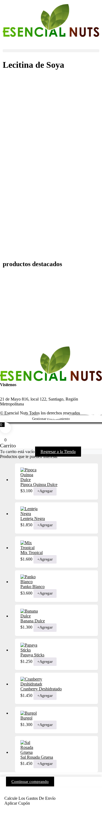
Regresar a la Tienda (58, 451)
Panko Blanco (32, 586)
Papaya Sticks (32, 655)
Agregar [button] (45, 593)
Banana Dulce (32, 621)
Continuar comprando (30, 781)
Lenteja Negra (32, 518)
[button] (51, 50)
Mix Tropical (31, 552)
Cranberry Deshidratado (41, 689)
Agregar (45, 491)
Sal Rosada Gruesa (36, 757)
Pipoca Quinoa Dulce (38, 484)
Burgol (26, 718)
